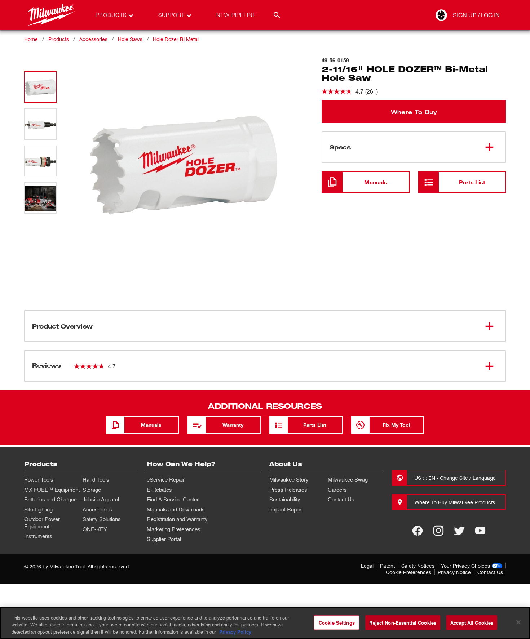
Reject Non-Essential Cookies (402, 622)
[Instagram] (438, 530)
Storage (92, 489)
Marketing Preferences (173, 529)
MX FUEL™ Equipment (52, 489)
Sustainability (284, 499)
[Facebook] (417, 530)
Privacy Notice (454, 572)
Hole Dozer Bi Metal (176, 39)
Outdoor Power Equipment (42, 522)
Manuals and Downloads (176, 509)
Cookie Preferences (408, 572)
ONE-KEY (95, 529)
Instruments (38, 536)
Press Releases (288, 489)
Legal (367, 566)
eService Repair (166, 479)
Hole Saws (130, 39)
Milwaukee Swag (348, 479)
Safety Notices (417, 566)
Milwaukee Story (289, 479)
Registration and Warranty (177, 519)
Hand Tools (96, 479)
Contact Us (341, 499)
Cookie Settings (337, 622)
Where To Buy (414, 111)
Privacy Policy (235, 631)
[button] (40, 87)
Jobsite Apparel (101, 499)
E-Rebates (159, 489)
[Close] (518, 622)
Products (58, 39)
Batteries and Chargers (51, 499)
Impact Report (286, 509)
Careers (337, 489)
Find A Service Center (173, 499)
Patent (387, 566)
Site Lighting (38, 509)
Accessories (93, 39)
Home (31, 39)
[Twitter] (459, 530)
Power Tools (38, 479)
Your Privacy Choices (465, 566)
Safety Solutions (102, 519)
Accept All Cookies (471, 622)
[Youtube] (480, 530)
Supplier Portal (164, 538)
